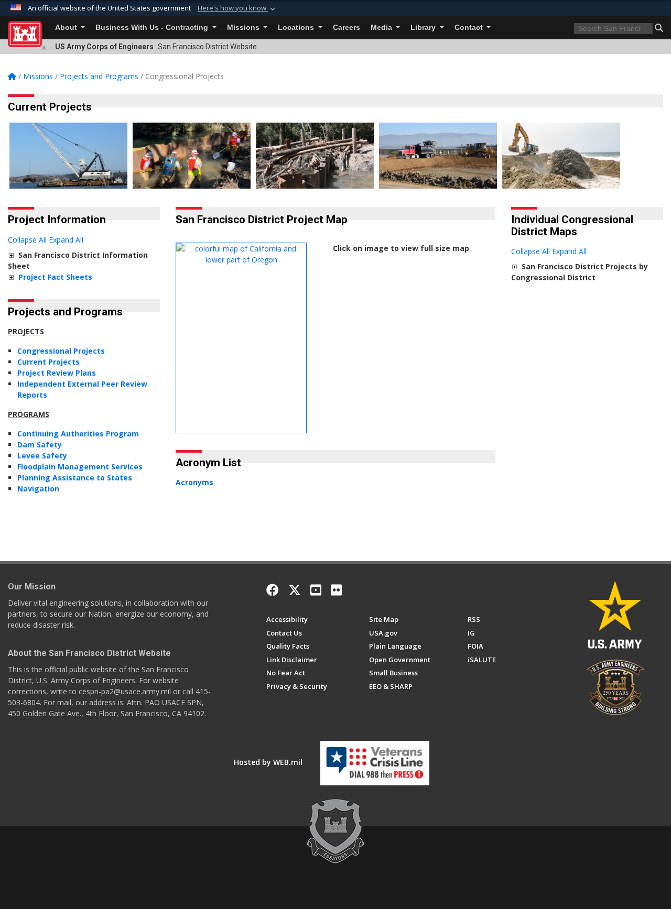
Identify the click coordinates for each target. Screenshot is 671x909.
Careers (346, 27)
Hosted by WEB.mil (268, 762)
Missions (244, 27)
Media (382, 27)
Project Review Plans (56, 373)
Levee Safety (42, 456)
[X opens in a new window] (294, 590)
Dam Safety (39, 445)
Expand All (66, 240)
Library (424, 27)
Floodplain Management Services (80, 467)
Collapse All (27, 240)
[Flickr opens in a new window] (336, 590)
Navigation (38, 489)
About (67, 27)
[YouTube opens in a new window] (315, 590)
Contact (469, 27)
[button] (237, 8)
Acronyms (194, 482)
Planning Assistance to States (74, 478)
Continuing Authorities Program (78, 434)
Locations (297, 27)
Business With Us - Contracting (152, 27)
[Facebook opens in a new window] (272, 590)
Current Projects (48, 362)
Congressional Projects (61, 351)
